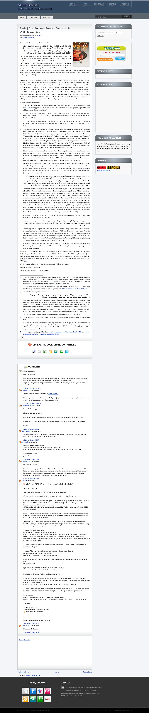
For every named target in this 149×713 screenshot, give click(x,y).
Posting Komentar (24, 640)
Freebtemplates (109, 710)
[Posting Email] (22, 337)
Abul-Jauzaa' (32, 5)
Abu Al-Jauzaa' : (26, 390)
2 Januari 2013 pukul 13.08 (32, 403)
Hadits (25, 37)
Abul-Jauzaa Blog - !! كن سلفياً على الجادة (37, 710)
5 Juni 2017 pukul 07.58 (31, 479)
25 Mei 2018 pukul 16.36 (31, 632)
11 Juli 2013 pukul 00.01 (31, 429)
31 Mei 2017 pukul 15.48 (31, 459)
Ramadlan (31, 37)
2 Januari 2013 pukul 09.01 (32, 388)
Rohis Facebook (26, 405)
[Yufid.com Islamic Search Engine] (111, 60)
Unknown (24, 480)
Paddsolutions (128, 710)
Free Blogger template (97, 710)
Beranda (56, 672)
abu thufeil (24, 442)
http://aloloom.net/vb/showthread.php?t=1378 (74, 289)
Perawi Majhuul (53, 394)
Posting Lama (87, 672)
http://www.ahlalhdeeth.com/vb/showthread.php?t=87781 (65, 332)
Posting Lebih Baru (23, 672)
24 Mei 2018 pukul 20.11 (31, 623)
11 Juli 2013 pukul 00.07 (31, 440)
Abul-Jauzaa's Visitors (104, 170)
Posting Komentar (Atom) (33, 675)
